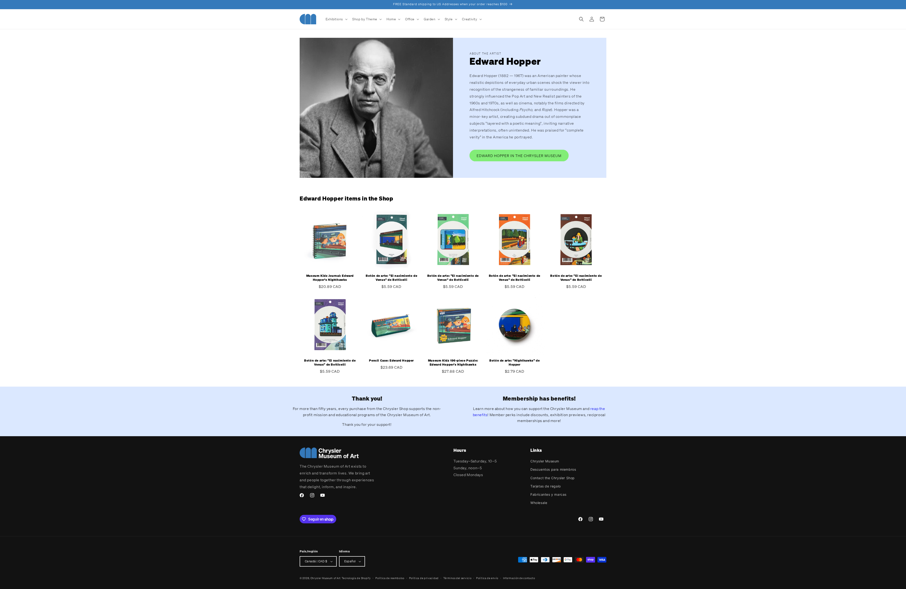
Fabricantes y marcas (548, 494)
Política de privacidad (424, 578)
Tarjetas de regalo (545, 486)
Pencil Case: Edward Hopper (391, 361)
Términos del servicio (457, 578)
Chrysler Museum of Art (325, 578)
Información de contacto (519, 578)
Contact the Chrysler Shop (552, 478)
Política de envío (487, 578)
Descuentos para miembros (553, 469)
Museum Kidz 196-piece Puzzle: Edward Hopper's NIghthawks (453, 363)
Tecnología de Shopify (356, 578)
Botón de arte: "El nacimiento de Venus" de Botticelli (391, 278)
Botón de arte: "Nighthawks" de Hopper (514, 363)
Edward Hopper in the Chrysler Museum (519, 155)
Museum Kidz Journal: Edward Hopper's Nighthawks (330, 278)
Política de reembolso (389, 578)
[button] (336, 19)
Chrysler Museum (544, 461)
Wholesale (538, 503)
